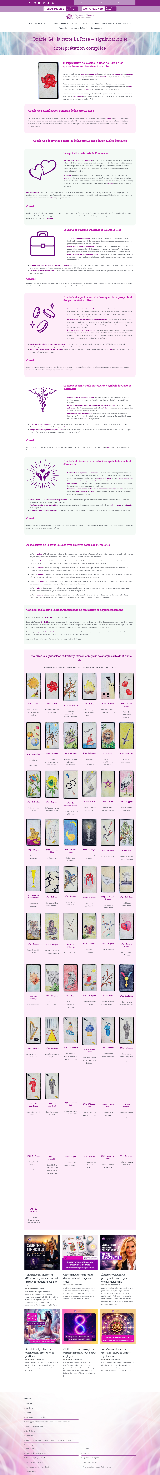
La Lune (40, 595)
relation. (50, 219)
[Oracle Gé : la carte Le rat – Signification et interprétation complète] (71, 965)
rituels (109, 447)
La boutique (87, 1449)
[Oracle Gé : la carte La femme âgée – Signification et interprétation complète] (71, 1073)
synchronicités (81, 491)
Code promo (87, 1453)
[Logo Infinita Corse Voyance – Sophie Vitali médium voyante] (80, 14)
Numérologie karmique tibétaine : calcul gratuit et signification (115, 1353)
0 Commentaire (39, 1288)
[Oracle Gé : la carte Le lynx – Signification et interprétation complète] (71, 1126)
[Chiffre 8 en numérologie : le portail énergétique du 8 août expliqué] (80, 1326)
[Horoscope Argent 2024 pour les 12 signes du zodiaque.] (42, 302)
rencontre (88, 160)
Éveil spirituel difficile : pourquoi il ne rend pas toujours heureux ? (114, 1278)
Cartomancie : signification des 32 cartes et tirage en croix (78, 1278)
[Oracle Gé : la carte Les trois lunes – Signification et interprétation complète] (71, 820)
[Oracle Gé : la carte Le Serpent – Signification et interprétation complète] (52, 914)
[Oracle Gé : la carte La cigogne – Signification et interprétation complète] (126, 771)
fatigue (105, 408)
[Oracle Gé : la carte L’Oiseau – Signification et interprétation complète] (71, 867)
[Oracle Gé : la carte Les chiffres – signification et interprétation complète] (33, 723)
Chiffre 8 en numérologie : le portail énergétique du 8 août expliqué (79, 1353)
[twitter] (53, 3)
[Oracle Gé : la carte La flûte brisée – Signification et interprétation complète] (108, 1073)
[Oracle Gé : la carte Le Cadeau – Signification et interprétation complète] (89, 867)
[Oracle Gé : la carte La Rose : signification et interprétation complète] (48, 62)
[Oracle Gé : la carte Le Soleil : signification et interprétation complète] (33, 673)
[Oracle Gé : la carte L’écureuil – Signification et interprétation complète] (89, 914)
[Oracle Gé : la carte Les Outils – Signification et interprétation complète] (108, 820)
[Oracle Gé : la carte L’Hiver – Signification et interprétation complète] (108, 965)
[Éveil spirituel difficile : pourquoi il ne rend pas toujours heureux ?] (118, 1252)
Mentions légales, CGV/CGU (35, 1458)
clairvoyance (116, 505)
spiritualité (78, 96)
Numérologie (30, 1431)
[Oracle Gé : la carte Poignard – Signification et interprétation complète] (126, 723)
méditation (65, 427)
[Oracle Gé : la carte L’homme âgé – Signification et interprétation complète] (89, 1073)
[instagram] (34, 3)
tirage (130, 87)
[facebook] (30, 3)
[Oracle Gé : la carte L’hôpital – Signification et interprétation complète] (108, 914)
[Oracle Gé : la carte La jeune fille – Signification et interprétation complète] (71, 1017)
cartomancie (117, 74)
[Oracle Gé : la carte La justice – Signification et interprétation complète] (52, 1017)
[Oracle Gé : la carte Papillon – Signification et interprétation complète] (33, 771)
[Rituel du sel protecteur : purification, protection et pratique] (42, 1326)
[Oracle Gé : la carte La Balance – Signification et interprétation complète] (126, 867)
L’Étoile (39, 588)
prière (109, 478)
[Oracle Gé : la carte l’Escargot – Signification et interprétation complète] (71, 723)
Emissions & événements (34, 1426)
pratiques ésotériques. (124, 478)
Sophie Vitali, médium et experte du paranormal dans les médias (48, 1440)
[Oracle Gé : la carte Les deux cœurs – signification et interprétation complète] (126, 673)
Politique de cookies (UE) (34, 1462)
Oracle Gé (103, 77)
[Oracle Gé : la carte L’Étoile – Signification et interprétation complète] (108, 771)
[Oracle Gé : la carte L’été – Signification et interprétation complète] (126, 820)
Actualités (29, 1403)
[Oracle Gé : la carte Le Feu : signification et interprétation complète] (89, 673)
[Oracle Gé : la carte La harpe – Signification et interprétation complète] (33, 1017)
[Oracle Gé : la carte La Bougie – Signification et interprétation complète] (89, 820)
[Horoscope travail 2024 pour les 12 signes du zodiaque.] (42, 228)
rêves (93, 491)
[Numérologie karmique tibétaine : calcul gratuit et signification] (118, 1326)
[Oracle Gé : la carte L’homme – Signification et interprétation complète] (126, 1017)
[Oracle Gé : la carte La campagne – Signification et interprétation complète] (126, 1073)
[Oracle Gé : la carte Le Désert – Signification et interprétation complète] (52, 867)
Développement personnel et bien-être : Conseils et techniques (48, 1422)
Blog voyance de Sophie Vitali (36, 1417)
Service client (30, 1449)
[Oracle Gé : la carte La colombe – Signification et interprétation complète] (126, 1126)
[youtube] (39, 3)
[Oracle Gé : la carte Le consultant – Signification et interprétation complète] (52, 1073)
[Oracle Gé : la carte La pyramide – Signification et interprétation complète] (52, 1126)
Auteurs (28, 1413)
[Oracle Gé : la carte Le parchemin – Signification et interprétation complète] (33, 1179)
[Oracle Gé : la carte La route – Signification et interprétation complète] (89, 771)
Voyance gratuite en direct (35, 1445)
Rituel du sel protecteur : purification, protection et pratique (39, 1353)
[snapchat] (48, 3)
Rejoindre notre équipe (91, 1458)
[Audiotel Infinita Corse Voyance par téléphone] (61, 7)
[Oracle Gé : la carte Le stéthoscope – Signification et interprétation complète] (71, 914)
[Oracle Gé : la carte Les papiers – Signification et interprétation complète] (89, 965)
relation (66, 178)
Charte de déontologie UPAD (36, 1453)
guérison (70, 408)
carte (110, 349)
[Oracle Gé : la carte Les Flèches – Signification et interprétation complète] (126, 965)
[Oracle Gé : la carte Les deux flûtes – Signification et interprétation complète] (52, 820)
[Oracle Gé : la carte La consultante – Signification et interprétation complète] (33, 1073)
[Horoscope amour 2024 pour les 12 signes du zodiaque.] (42, 151)
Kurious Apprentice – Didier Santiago (38, 1467)
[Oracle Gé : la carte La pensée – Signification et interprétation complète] (52, 771)
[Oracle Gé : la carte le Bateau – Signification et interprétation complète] (89, 723)
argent (59, 349)
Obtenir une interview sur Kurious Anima (97, 1467)
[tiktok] (44, 3)
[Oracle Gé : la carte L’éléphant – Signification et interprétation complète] (52, 965)
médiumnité (127, 505)
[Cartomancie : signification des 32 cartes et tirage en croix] (80, 1252)
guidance (129, 74)
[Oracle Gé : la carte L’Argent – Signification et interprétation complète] (33, 820)
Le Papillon (41, 581)
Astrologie (29, 1408)
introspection (72, 483)
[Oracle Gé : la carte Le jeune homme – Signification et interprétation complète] (89, 1017)
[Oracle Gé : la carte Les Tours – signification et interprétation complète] (108, 673)
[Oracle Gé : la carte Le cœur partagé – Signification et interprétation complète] (126, 914)
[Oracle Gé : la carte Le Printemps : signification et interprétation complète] (70, 673)
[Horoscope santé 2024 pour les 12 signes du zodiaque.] (42, 384)
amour (88, 89)
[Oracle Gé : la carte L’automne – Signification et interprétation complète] (33, 1126)
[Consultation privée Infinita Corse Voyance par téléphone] (99, 7)
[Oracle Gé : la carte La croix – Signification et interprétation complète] (89, 1126)
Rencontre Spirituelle (90, 1462)
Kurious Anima (31, 1472)
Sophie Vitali (93, 74)
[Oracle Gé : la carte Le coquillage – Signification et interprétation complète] (33, 965)
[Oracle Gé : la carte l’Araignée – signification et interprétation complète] (52, 723)
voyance (83, 74)
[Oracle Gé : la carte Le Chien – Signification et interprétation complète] (33, 914)
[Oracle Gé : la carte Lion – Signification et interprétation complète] (108, 723)
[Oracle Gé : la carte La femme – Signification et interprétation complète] (108, 1017)
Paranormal (30, 1436)
